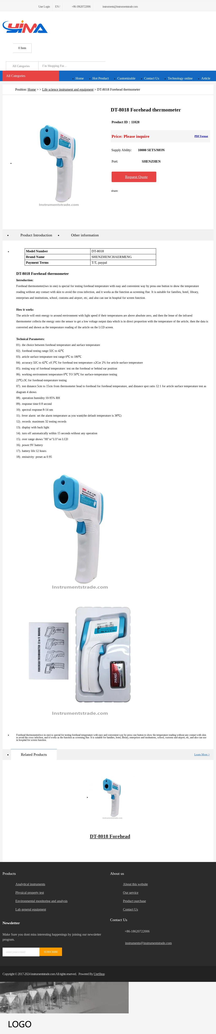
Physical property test (29, 892)
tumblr (186, 191)
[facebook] (4, 6)
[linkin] (29, 6)
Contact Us (151, 78)
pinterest (174, 191)
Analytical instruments (30, 884)
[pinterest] (19, 6)
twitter (152, 191)
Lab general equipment (30, 909)
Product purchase (134, 901)
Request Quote (136, 177)
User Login (44, 6)
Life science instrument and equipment (67, 89)
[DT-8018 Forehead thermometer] (112, 797)
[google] (13, 6)
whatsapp (163, 191)
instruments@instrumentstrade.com (148, 943)
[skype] (208, 973)
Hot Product (100, 78)
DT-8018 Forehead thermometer (110, 838)
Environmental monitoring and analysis (41, 901)
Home (80, 78)
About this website (135, 884)
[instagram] (24, 6)
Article (205, 78)
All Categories (15, 76)
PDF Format (201, 136)
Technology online (180, 78)
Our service (130, 892)
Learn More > (202, 754)
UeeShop (99, 974)
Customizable (126, 78)
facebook (130, 191)
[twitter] (8, 6)
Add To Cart (182, 177)
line (141, 191)
